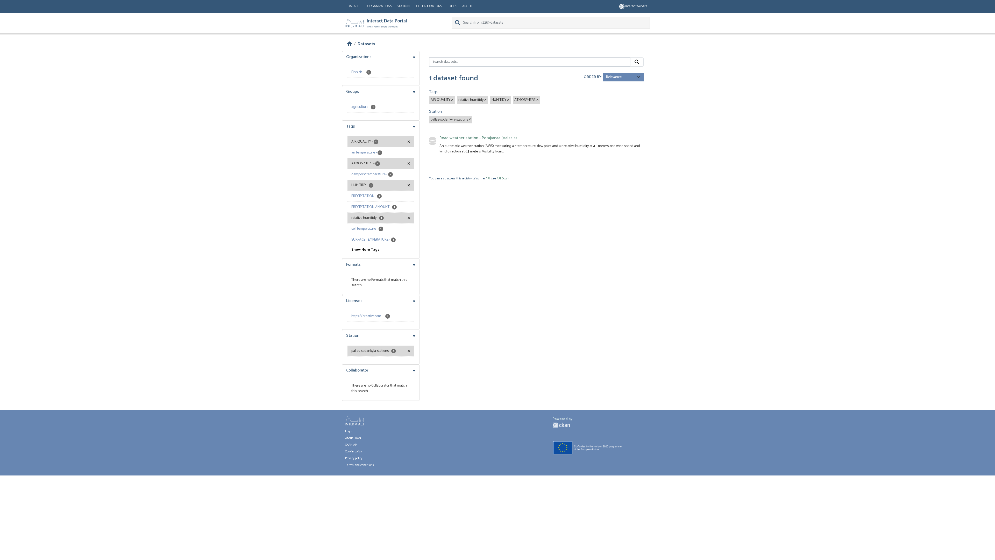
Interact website (635, 6)
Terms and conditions (359, 465)
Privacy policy (353, 458)
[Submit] (637, 62)
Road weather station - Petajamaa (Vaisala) (478, 138)
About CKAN (353, 438)
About (467, 6)
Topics (452, 6)
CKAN (561, 425)
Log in (349, 431)
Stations (404, 6)
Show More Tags (365, 250)
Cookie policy (353, 451)
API (488, 178)
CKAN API (351, 444)
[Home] (349, 43)
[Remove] (452, 100)
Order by (592, 77)
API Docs (502, 178)
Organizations (379, 6)
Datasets (355, 6)
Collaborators (429, 6)
